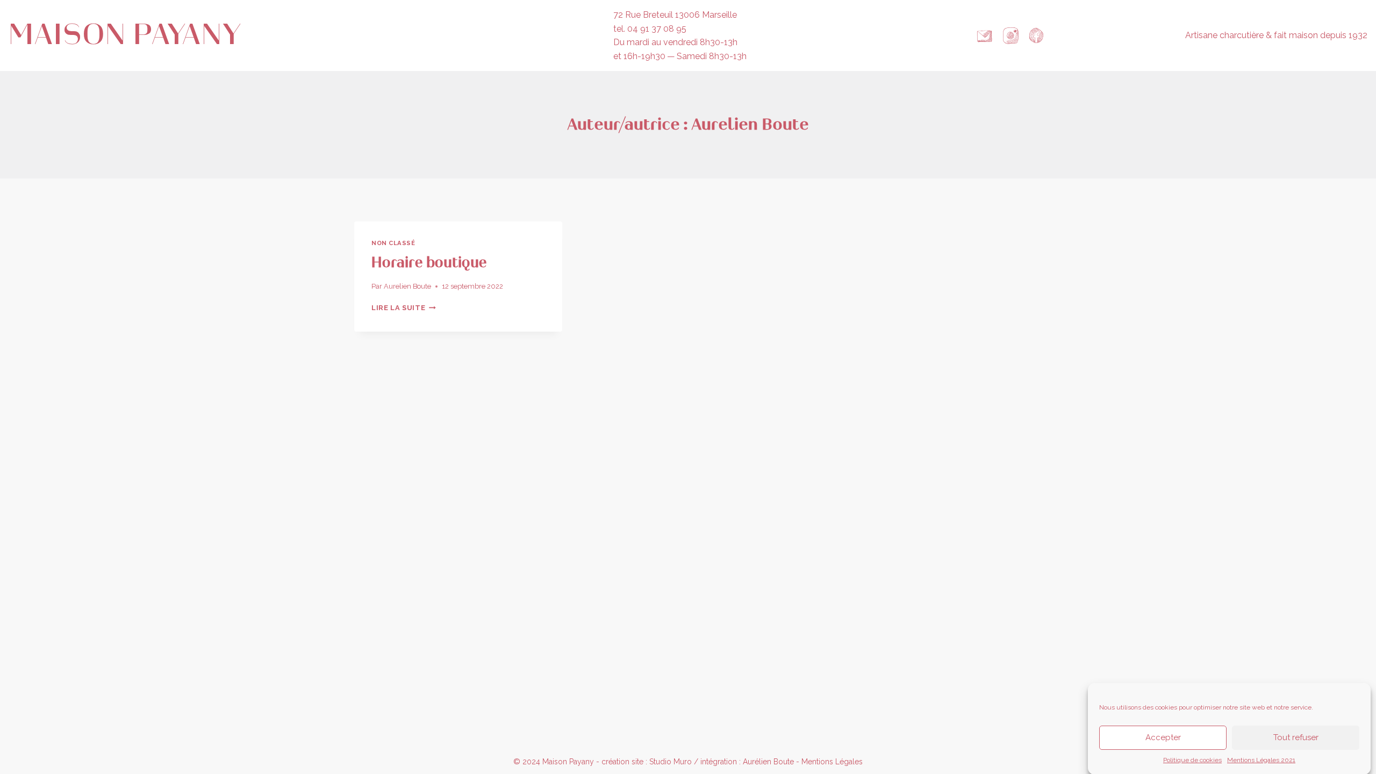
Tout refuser (1295, 737)
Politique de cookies (1192, 760)
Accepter (1163, 737)
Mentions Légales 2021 (1261, 760)
